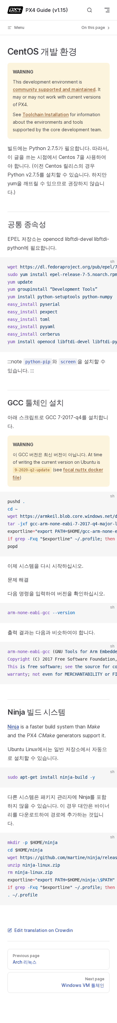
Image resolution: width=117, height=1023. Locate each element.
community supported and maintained (54, 89)
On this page (93, 27)
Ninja (13, 726)
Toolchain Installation (45, 114)
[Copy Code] (107, 267)
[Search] (89, 10)
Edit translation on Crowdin (43, 930)
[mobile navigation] (107, 10)
